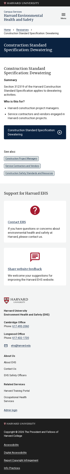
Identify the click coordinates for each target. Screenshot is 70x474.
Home (7, 29)
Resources (22, 29)
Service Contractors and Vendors (22, 166)
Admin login (10, 410)
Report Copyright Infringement (21, 460)
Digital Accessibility (15, 452)
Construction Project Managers (21, 158)
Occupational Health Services (15, 399)
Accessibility (11, 444)
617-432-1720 (20, 337)
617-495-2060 (20, 326)
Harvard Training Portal (17, 390)
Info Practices (12, 468)
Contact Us (10, 368)
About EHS (10, 362)
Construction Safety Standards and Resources (29, 173)
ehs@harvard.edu (21, 345)
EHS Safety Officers (15, 375)
